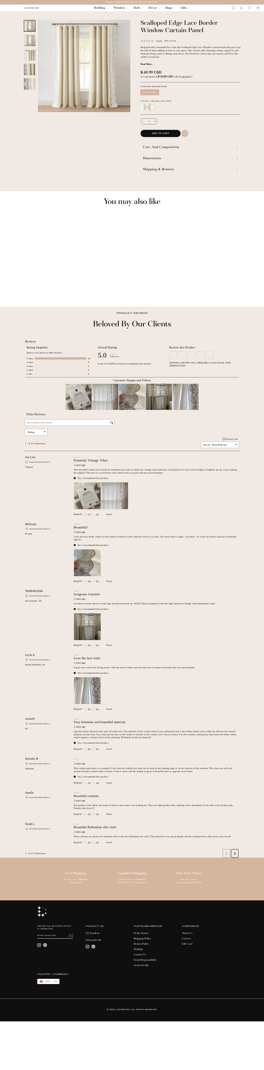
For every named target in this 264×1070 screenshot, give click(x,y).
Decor (153, 7)
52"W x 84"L (150, 92)
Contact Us (140, 954)
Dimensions (152, 158)
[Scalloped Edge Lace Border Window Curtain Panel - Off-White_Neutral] (25, 293)
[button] (190, 76)
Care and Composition (161, 147)
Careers (186, 938)
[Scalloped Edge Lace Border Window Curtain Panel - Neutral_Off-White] (29, 293)
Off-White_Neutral (144, 107)
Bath (137, 7)
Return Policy (141, 944)
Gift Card (187, 944)
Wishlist (138, 949)
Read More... (147, 64)
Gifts (184, 7)
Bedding (100, 7)
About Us (187, 933)
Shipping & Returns (158, 169)
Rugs (169, 7)
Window (120, 7)
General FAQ (141, 965)
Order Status (141, 933)
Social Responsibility (145, 960)
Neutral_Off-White (151, 107)
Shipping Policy (142, 938)
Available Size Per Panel (154, 87)
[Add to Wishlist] (184, 133)
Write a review (170, 41)
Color (156, 101)
